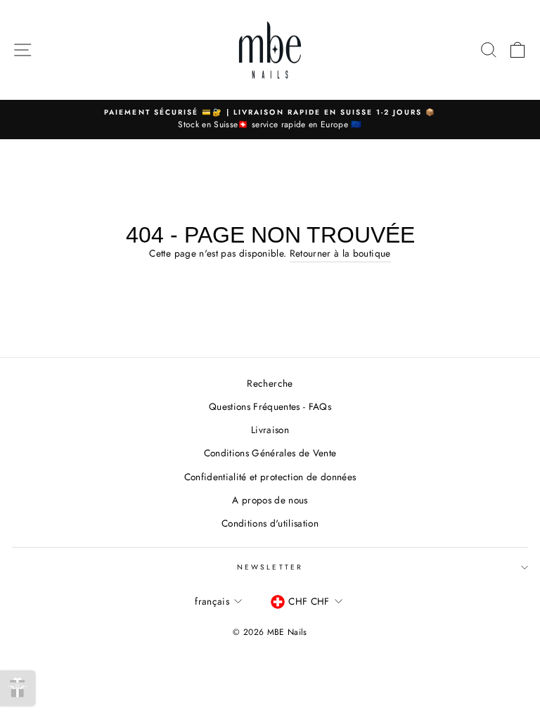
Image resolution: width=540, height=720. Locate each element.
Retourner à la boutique (340, 253)
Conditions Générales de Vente (270, 453)
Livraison (270, 430)
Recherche (269, 383)
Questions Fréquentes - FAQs (270, 406)
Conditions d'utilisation (270, 523)
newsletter (270, 567)
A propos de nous (269, 500)
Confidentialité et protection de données (270, 477)
